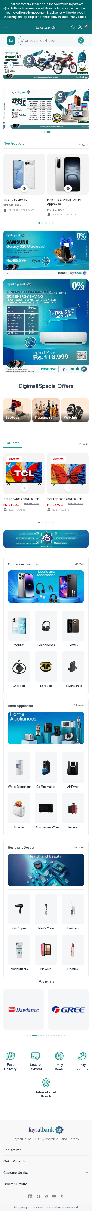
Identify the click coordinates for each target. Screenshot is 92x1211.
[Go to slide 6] (43, 1035)
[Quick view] (24, 188)
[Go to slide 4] (49, 223)
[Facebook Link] (38, 1196)
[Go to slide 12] (59, 1035)
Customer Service (15, 1172)
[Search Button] (81, 40)
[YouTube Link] (54, 1196)
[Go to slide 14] (64, 1035)
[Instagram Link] (46, 1196)
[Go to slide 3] (46, 223)
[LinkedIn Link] (30, 1196)
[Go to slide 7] (46, 1035)
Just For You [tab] (12, 443)
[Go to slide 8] (48, 1035)
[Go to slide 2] (42, 223)
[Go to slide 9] (51, 1035)
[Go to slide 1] (39, 223)
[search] (48, 40)
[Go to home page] (11, 40)
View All (84, 145)
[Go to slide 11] (56, 1035)
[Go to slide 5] (53, 223)
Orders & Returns (15, 1184)
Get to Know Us (14, 1161)
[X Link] (62, 1196)
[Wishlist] (73, 27)
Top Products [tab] (14, 143)
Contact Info (12, 1150)
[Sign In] (80, 27)
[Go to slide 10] (54, 1035)
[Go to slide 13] (61, 1035)
